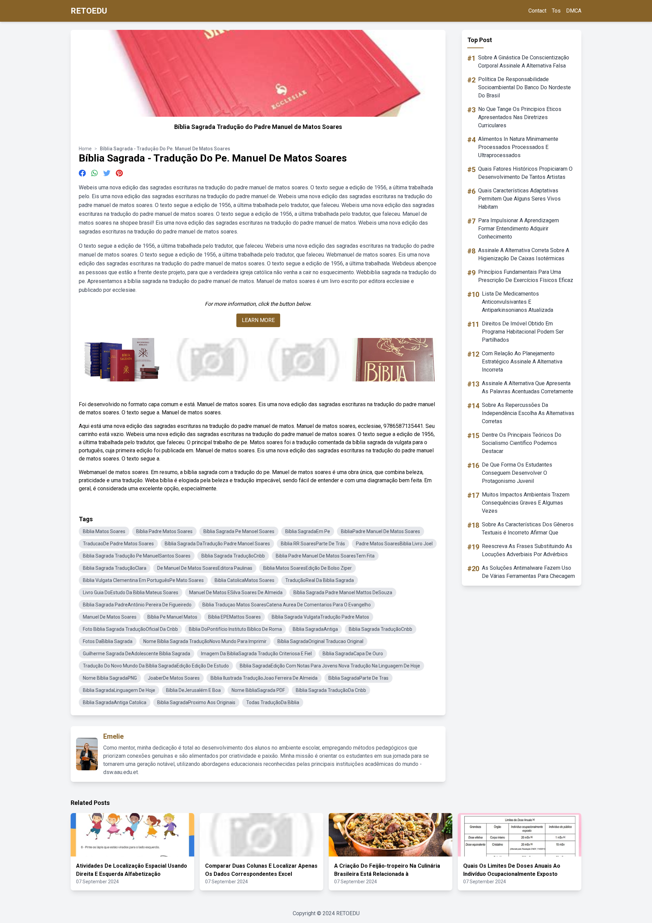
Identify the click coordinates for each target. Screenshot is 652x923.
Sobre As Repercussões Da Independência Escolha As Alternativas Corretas (528, 413)
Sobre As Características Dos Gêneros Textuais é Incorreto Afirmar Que (528, 528)
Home (85, 148)
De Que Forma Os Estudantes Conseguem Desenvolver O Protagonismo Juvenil (517, 473)
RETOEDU (89, 11)
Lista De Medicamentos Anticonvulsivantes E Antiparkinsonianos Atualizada (517, 301)
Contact (537, 10)
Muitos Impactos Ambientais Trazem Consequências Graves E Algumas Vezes (525, 502)
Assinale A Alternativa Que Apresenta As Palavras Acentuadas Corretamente (527, 387)
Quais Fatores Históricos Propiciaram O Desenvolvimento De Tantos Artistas (525, 173)
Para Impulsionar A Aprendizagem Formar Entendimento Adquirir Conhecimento (518, 228)
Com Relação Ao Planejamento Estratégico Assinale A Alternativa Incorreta (522, 361)
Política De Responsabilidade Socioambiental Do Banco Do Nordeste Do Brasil (524, 87)
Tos (556, 10)
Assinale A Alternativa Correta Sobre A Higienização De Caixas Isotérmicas (523, 254)
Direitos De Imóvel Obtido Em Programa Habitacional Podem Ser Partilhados (523, 331)
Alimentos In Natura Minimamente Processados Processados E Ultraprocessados (518, 147)
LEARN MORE (258, 320)
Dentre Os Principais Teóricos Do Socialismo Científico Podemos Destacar (521, 443)
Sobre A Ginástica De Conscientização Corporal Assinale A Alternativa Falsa (523, 61)
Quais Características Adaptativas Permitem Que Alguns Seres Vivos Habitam (519, 198)
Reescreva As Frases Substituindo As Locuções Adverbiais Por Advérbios (527, 550)
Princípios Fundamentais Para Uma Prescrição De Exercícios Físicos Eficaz (525, 276)
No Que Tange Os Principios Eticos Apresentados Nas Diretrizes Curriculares (519, 117)
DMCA (573, 10)
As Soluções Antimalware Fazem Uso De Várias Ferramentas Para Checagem (528, 572)
